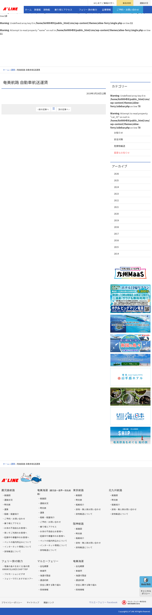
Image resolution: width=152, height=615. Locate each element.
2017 (116, 233)
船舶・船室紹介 (11, 513)
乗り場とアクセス (63, 9)
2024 (116, 187)
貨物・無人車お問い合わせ (88, 509)
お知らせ (118, 132)
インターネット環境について (17, 546)
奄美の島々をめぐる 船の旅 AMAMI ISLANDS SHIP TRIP (16, 568)
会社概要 (44, 566)
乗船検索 (127, 2)
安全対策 (118, 139)
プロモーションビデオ (14, 573)
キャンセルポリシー (146, 592)
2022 (116, 200)
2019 (116, 220)
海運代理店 (45, 575)
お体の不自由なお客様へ (15, 527)
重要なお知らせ (122, 152)
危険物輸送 (119, 145)
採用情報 (44, 589)
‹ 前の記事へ (43, 109)
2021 (116, 207)
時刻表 (7, 504)
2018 (116, 226)
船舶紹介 (80, 504)
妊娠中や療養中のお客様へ (16, 537)
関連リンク (49, 602)
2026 (116, 173)
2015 (116, 246)
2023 (116, 193)
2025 (116, 180)
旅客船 (37, 9)
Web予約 (146, 584)
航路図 (7, 495)
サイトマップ (33, 602)
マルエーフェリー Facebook (103, 602)
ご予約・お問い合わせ (128, 9)
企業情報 (106, 9)
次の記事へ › (64, 109)
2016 (116, 240)
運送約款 (44, 580)
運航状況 (144, 2)
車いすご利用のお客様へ (15, 532)
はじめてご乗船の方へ (104, 2)
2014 (116, 253)
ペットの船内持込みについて (17, 542)
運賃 (13, 69)
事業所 (43, 570)
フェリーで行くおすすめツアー (18, 578)
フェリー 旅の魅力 (88, 9)
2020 (116, 213)
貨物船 (46, 9)
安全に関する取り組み (50, 584)
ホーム (28, 9)
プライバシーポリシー (11, 602)
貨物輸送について (12, 551)
